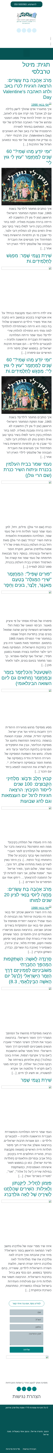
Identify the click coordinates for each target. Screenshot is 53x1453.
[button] (26, 53)
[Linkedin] (24, 30)
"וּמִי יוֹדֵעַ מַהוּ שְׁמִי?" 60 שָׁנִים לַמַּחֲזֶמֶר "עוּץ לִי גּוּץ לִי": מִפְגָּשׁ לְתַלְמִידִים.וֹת (28, 365)
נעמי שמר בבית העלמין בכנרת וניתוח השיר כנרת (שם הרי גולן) (28, 469)
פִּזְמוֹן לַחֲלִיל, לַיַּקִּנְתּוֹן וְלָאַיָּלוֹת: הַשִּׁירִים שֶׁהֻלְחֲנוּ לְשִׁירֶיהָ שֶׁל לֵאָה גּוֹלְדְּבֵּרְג (28, 1188)
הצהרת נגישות (27, 1396)
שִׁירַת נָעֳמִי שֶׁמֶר (36, 1080)
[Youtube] (19, 30)
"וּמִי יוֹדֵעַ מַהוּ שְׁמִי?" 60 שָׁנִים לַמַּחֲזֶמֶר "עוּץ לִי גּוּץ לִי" (28, 157)
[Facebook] (29, 30)
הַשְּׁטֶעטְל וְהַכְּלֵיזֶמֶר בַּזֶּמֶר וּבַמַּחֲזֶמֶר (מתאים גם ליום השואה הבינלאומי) (26, 677)
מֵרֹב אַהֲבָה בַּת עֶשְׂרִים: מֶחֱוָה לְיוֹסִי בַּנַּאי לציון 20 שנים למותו (28, 894)
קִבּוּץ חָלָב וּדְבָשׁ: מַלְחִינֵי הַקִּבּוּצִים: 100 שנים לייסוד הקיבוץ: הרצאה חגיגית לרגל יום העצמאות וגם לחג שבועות (26, 790)
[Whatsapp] (34, 30)
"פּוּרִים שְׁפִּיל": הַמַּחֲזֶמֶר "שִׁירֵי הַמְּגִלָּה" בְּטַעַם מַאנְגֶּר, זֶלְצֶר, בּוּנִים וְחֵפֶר (28, 579)
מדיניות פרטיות (13, 1449)
